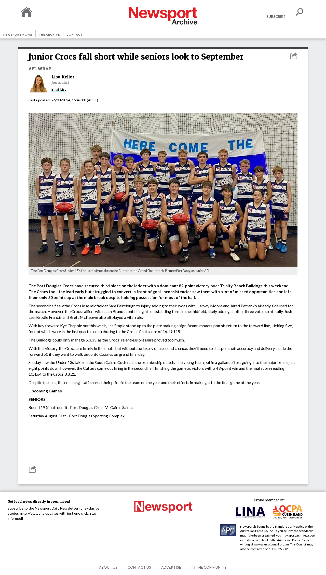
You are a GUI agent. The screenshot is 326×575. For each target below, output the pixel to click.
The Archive (49, 34)
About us (108, 567)
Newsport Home (17, 34)
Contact (74, 34)
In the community (209, 567)
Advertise (171, 567)
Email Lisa (58, 89)
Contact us (139, 567)
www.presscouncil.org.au (271, 544)
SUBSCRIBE (276, 16)
